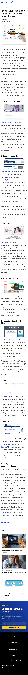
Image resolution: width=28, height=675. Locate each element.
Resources (13, 649)
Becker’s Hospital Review (9, 172)
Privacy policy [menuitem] (5, 667)
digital (7, 180)
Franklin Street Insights (9, 123)
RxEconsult (5, 242)
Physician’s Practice (8, 296)
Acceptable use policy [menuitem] (14, 665)
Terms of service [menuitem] (5, 665)
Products (13, 643)
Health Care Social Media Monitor (12, 340)
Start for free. (6, 523)
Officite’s (4, 396)
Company (13, 655)
